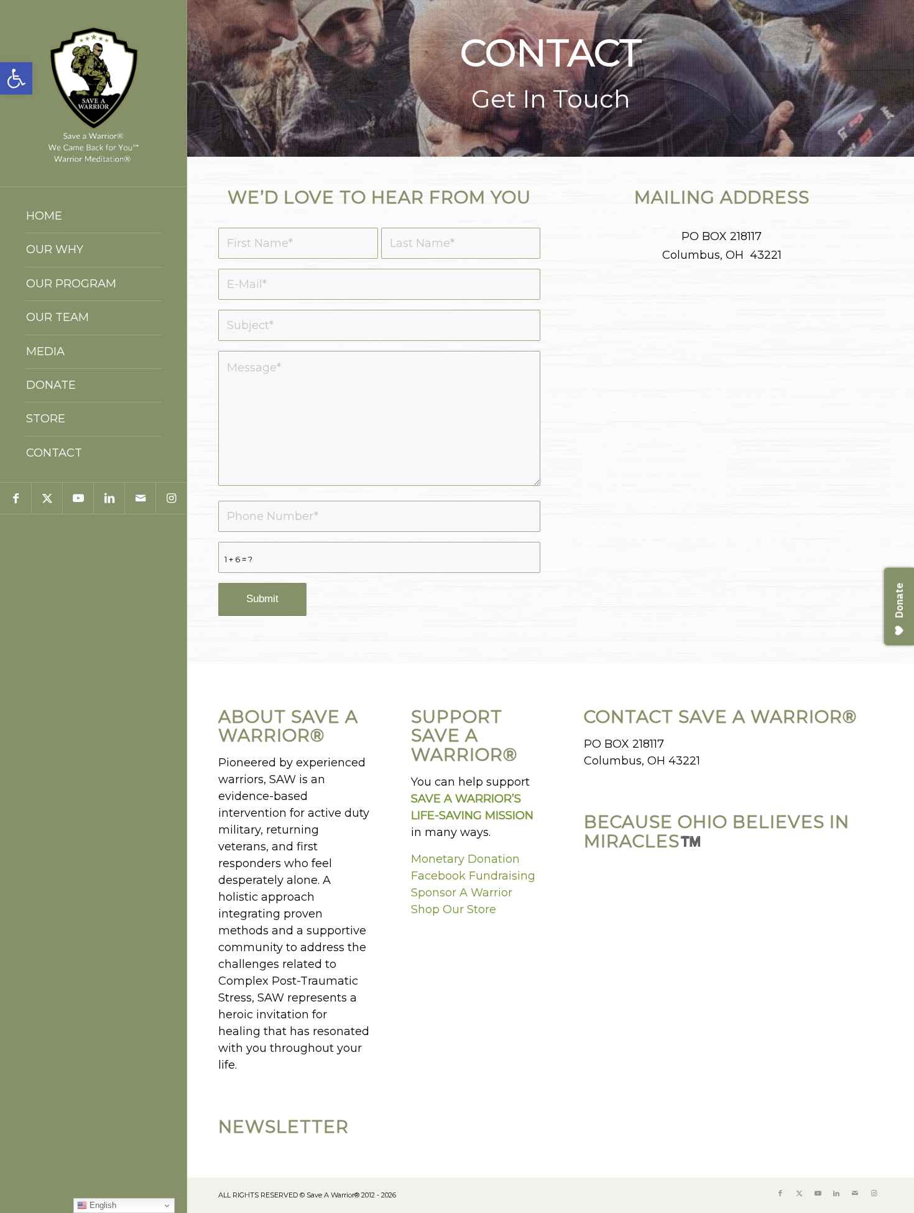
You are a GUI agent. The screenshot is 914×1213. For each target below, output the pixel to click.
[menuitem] (93, 216)
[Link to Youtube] (77, 498)
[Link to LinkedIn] (108, 498)
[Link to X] (46, 498)
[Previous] (198, 78)
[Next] (903, 78)
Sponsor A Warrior (461, 892)
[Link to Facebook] (15, 498)
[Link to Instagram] (171, 498)
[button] (16, 78)
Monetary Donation (465, 859)
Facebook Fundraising (473, 876)
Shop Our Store (453, 909)
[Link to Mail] (139, 498)
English (101, 1205)
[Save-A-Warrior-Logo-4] (93, 93)
